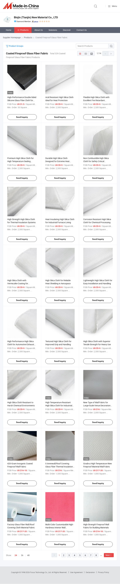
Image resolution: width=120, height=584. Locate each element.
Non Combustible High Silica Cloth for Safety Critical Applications (96, 161)
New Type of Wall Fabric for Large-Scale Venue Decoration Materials (96, 405)
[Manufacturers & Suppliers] (21, 5)
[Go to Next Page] (111, 53)
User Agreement (76, 572)
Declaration (90, 572)
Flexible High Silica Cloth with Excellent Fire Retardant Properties (96, 100)
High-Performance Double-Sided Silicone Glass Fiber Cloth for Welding (21, 100)
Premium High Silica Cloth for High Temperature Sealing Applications (20, 161)
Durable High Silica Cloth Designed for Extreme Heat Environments (57, 161)
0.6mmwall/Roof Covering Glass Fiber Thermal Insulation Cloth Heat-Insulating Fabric (59, 466)
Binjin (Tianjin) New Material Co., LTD (36, 17)
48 (28, 555)
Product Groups (15, 46)
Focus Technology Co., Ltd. (41, 572)
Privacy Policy (103, 572)
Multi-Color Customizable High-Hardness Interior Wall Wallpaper (59, 527)
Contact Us (82, 30)
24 (16, 555)
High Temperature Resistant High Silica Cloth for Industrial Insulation (58, 405)
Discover (67, 30)
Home (8, 30)
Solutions (53, 30)
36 (22, 555)
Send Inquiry (22, 117)
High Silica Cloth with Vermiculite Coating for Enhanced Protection (17, 283)
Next (108, 555)
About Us (38, 30)
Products (24, 30)
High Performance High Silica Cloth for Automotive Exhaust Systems (20, 344)
